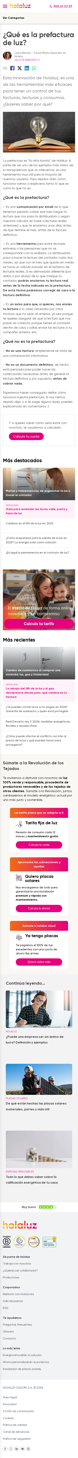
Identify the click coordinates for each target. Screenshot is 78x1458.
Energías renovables (20, 1171)
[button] (5, 6)
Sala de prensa (13, 1301)
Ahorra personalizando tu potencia (26, 1362)
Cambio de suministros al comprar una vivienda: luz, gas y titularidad (33, 672)
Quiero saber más (39, 961)
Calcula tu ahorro (39, 908)
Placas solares (17, 1098)
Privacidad (10, 1404)
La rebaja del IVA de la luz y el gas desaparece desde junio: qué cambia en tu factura (36, 693)
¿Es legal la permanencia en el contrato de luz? (37, 552)
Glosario (8, 1331)
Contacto (9, 1338)
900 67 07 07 (63, 6)
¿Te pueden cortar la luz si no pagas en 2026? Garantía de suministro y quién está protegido (37, 709)
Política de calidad (15, 1425)
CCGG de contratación (18, 1411)
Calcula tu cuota (26, 436)
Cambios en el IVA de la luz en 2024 (30, 523)
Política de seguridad (16, 1438)
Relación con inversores (18, 1294)
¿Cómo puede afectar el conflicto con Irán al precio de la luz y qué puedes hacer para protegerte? (36, 740)
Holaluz (11, 1031)
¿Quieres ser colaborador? (20, 1270)
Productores (11, 1277)
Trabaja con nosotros (17, 1263)
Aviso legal (10, 1397)
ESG (5, 1308)
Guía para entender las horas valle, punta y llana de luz (36, 511)
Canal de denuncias (16, 1432)
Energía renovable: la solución (22, 1355)
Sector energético (27, 59)
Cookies (8, 1418)
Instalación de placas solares (22, 1369)
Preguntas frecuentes (17, 1324)
